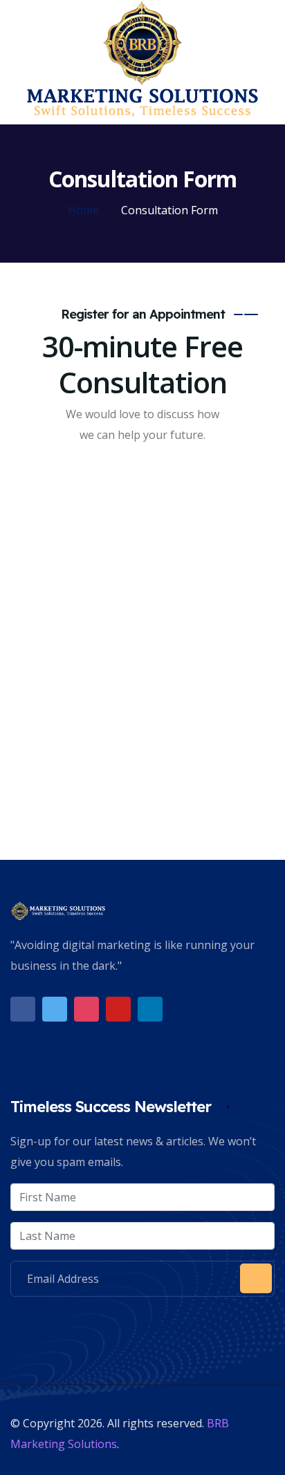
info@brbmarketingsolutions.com (129, 1324)
